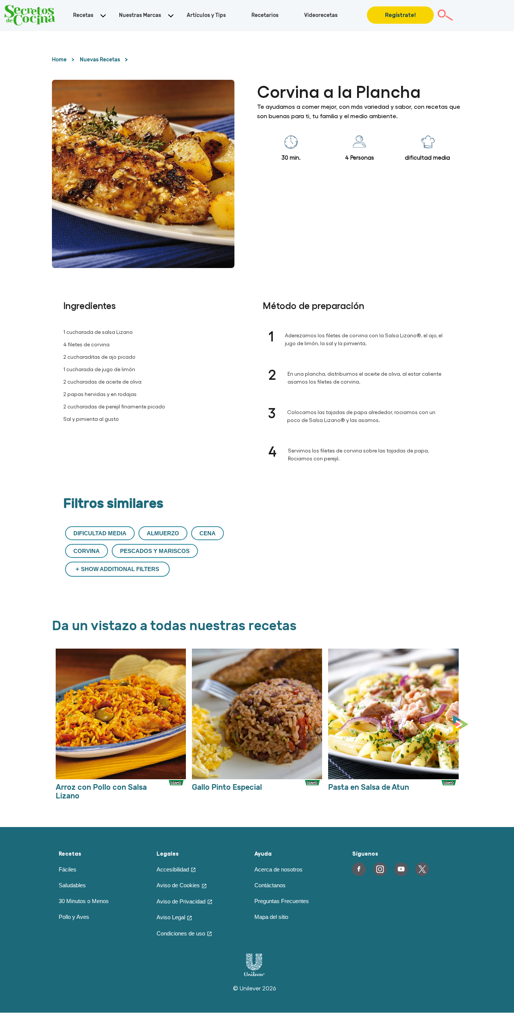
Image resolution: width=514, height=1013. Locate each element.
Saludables (72, 885)
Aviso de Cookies (178, 885)
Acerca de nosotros (278, 869)
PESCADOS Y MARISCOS (155, 551)
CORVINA (86, 551)
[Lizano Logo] (176, 790)
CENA (207, 533)
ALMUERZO (163, 533)
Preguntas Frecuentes (281, 901)
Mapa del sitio (271, 917)
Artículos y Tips (206, 15)
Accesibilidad (173, 869)
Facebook (359, 869)
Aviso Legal (171, 917)
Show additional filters (120, 569)
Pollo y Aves (74, 917)
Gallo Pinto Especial (227, 787)
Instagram (380, 869)
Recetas (83, 15)
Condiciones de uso (181, 933)
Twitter (422, 869)
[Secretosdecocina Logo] (30, 15)
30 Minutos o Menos (84, 901)
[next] (462, 724)
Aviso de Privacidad (181, 901)
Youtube (401, 869)
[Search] (445, 15)
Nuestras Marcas (140, 15)
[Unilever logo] (254, 974)
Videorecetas (321, 15)
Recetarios (264, 15)
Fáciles (67, 869)
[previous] (53, 724)
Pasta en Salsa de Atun (368, 787)
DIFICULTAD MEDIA (99, 533)
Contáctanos (270, 885)
